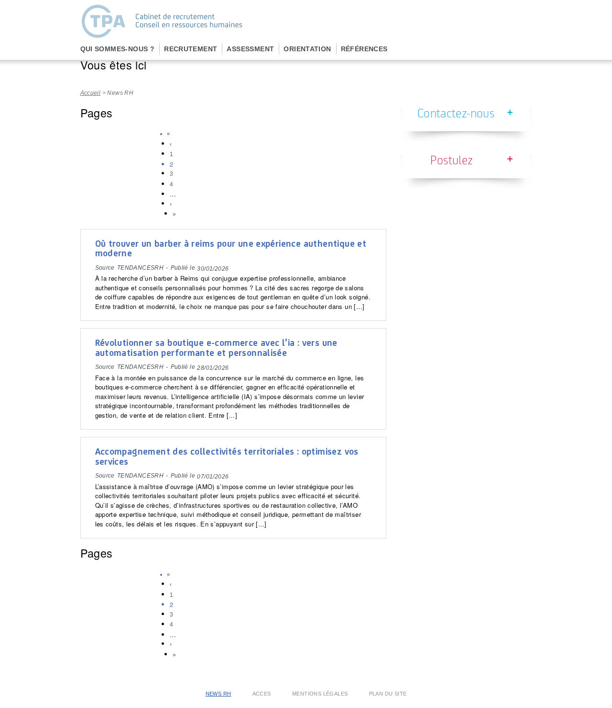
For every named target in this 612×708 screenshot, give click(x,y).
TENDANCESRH (140, 267)
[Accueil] (161, 35)
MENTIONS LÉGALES (320, 694)
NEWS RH (218, 694)
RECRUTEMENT (190, 49)
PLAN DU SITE (388, 694)
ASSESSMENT (250, 49)
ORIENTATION (307, 49)
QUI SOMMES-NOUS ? (117, 49)
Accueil (90, 93)
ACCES (261, 694)
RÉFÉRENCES (364, 49)
